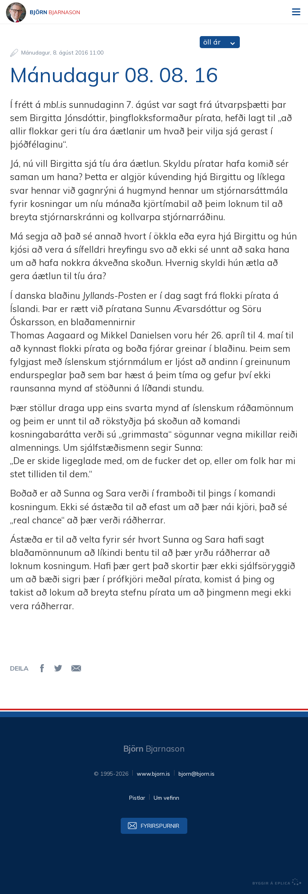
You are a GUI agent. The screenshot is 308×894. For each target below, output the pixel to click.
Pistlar (137, 797)
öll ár (212, 42)
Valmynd (296, 12)
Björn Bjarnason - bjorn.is (50, 12)
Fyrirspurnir (160, 825)
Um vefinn (166, 797)
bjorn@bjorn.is (196, 773)
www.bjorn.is (153, 773)
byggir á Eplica (277, 882)
